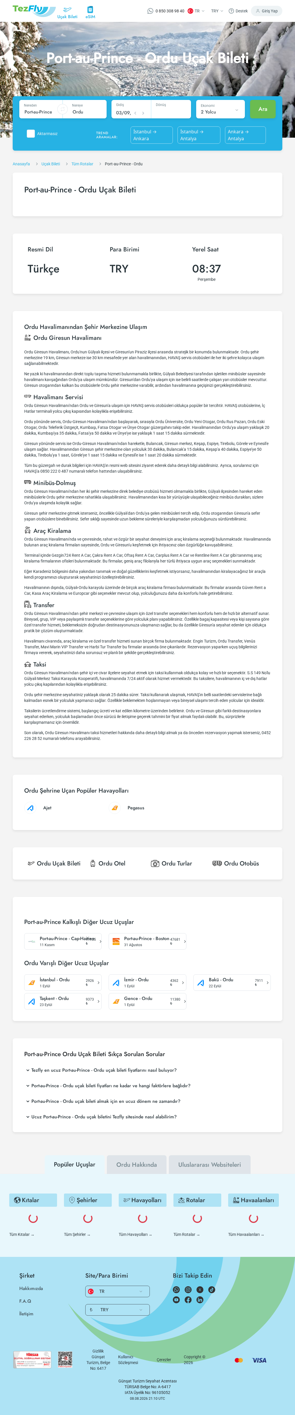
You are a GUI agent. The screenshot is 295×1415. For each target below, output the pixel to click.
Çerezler (164, 1359)
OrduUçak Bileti (59, 863)
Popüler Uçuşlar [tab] (74, 1164)
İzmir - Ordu (136, 980)
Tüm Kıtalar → (22, 1234)
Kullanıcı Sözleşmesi (128, 1360)
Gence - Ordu (138, 998)
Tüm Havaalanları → (246, 1234)
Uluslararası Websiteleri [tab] (209, 1164)
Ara (262, 109)
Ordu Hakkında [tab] (136, 1164)
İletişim (26, 1313)
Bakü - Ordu (221, 980)
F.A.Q (25, 1301)
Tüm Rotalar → (186, 1234)
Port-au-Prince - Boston (146, 939)
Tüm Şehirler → (77, 1234)
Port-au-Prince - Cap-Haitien (67, 939)
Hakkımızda (31, 1288)
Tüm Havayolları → (135, 1234)
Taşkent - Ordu (54, 998)
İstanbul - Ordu (55, 980)
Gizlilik (98, 1351)
